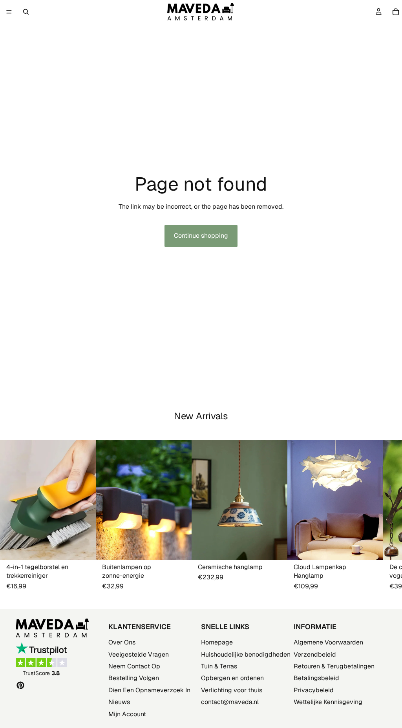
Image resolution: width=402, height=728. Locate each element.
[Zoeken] (26, 11)
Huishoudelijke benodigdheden (246, 654)
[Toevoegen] (84, 548)
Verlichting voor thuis (231, 690)
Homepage (217, 642)
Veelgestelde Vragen (138, 654)
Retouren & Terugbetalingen (334, 666)
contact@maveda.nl (230, 702)
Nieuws (119, 702)
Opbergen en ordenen (232, 678)
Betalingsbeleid (316, 678)
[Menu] (9, 12)
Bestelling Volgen (133, 678)
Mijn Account (127, 714)
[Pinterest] (20, 685)
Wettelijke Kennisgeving (328, 702)
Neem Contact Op (134, 666)
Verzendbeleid (315, 654)
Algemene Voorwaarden (328, 642)
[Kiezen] (179, 548)
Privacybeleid (314, 690)
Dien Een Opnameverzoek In (149, 690)
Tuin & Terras (219, 666)
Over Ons (121, 642)
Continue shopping (201, 235)
